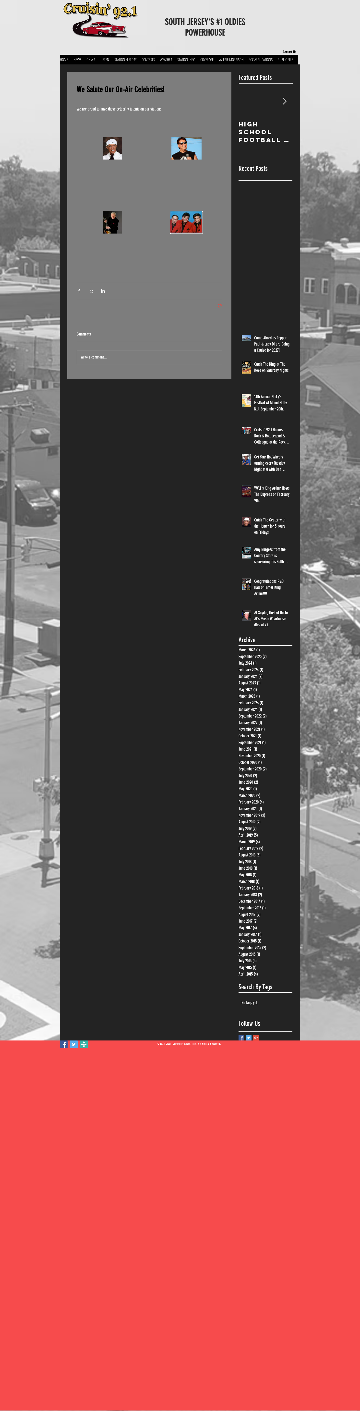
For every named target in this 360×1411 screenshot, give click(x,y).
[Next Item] (284, 101)
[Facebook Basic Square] (241, 1037)
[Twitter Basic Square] (249, 1037)
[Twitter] (74, 1044)
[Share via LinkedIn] (103, 291)
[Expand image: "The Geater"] (112, 148)
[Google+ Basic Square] (256, 1037)
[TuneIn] (84, 1044)
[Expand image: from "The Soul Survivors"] (186, 148)
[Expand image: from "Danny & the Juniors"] (186, 222)
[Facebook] (64, 1044)
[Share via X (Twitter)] (91, 291)
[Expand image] (112, 222)
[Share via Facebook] (79, 291)
